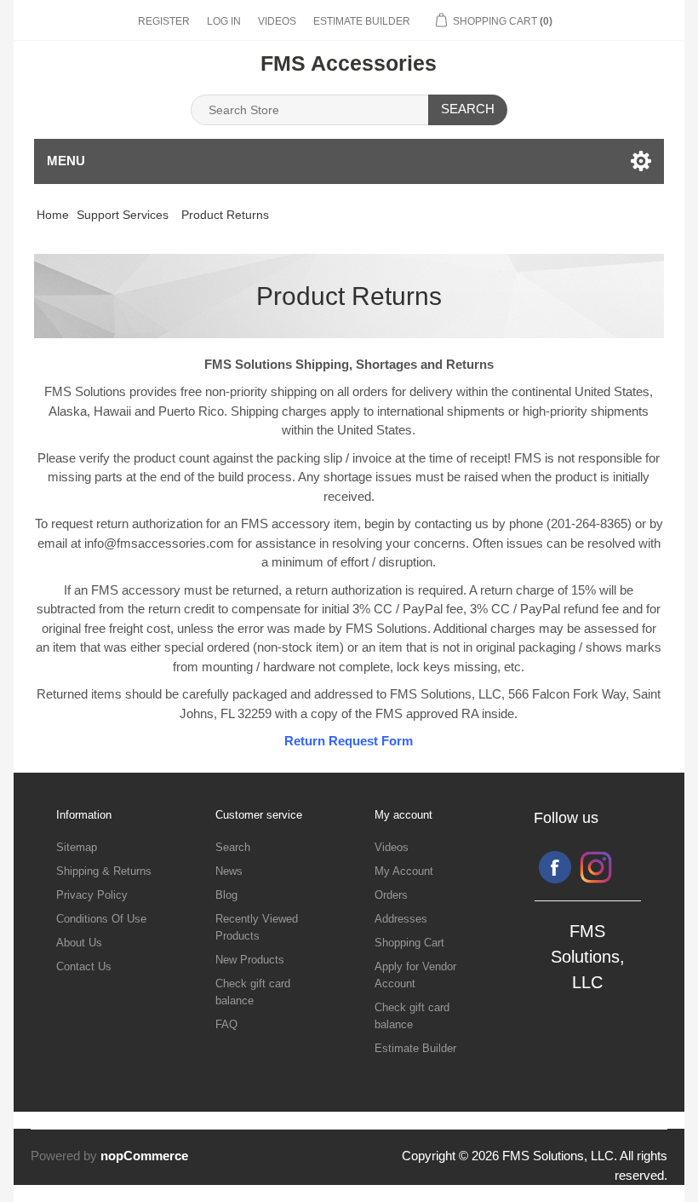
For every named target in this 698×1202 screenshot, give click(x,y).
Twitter (596, 867)
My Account (404, 871)
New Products (249, 959)
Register (164, 21)
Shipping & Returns (104, 871)
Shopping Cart (409, 942)
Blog (226, 895)
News (229, 871)
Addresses (401, 918)
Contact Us (84, 966)
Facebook (555, 867)
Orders (391, 895)
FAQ (226, 1024)
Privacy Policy (92, 895)
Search (468, 108)
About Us (79, 942)
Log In (224, 21)
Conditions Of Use (101, 918)
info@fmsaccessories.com (159, 543)
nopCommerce (144, 1155)
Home (53, 214)
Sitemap (76, 847)
